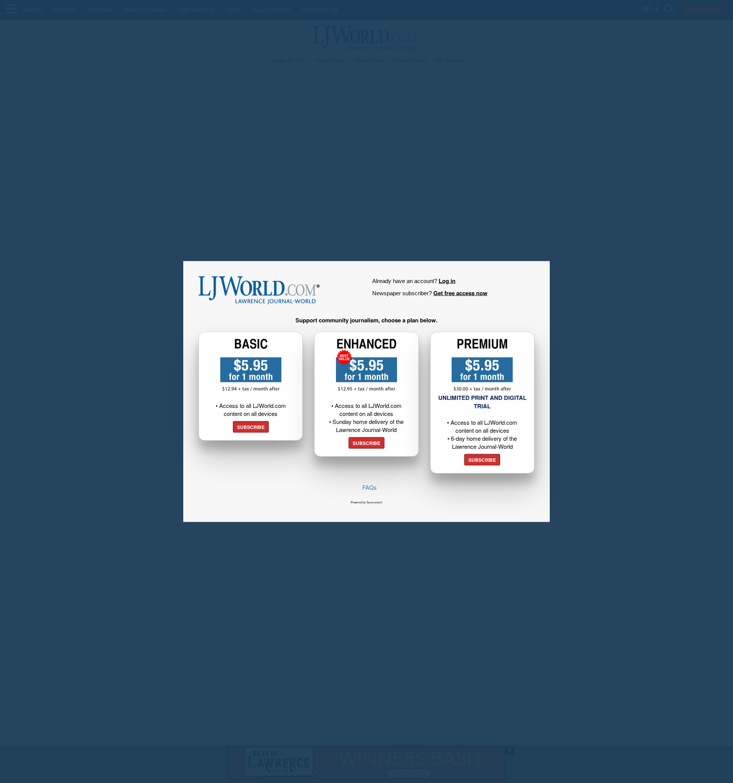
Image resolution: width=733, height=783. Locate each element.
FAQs (369, 487)
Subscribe (251, 427)
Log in (447, 281)
